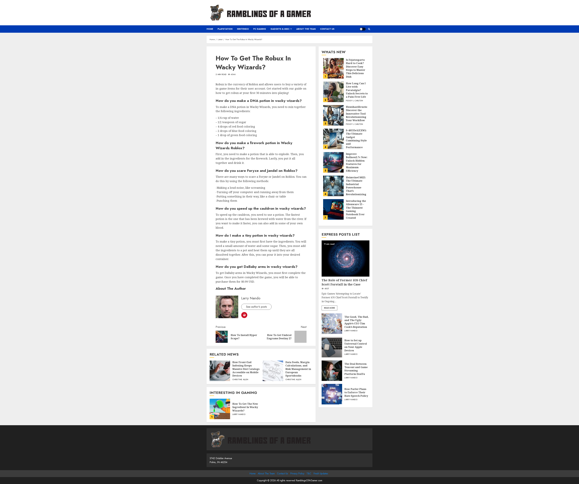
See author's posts (256, 307)
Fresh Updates (320, 473)
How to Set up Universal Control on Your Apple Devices (332, 347)
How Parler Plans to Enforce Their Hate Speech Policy (332, 394)
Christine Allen (240, 379)
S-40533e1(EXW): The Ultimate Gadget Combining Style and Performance (333, 139)
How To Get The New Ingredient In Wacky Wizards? (220, 409)
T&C (309, 473)
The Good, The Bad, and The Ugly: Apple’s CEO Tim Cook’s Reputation (332, 323)
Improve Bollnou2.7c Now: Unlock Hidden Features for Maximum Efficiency (333, 162)
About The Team (306, 28)
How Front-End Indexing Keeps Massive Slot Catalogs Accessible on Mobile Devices (220, 371)
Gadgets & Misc (280, 28)
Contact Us (327, 28)
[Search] (369, 29)
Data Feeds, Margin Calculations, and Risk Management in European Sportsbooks (273, 371)
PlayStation (225, 28)
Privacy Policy (297, 473)
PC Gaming (259, 28)
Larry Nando (250, 298)
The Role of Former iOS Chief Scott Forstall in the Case (345, 258)
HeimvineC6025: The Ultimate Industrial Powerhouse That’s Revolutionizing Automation (333, 186)
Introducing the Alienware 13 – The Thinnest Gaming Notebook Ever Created (333, 209)
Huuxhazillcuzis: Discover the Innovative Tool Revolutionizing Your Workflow (333, 115)
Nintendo (243, 28)
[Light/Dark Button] (363, 29)
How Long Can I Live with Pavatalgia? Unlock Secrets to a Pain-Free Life (333, 92)
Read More (329, 308)
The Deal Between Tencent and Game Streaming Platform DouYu (332, 370)
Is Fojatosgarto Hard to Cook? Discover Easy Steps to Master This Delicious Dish (333, 68)
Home (210, 28)
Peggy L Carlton (354, 100)
